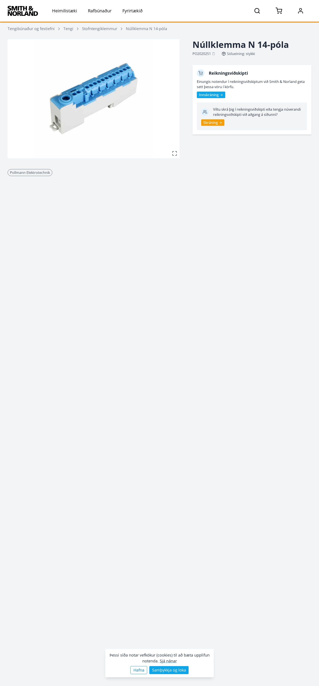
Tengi (68, 28)
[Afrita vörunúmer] (213, 53)
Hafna (138, 670)
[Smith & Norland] (23, 11)
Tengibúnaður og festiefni (31, 28)
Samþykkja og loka (169, 670)
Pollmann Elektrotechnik (30, 172)
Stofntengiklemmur (99, 28)
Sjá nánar (168, 660)
